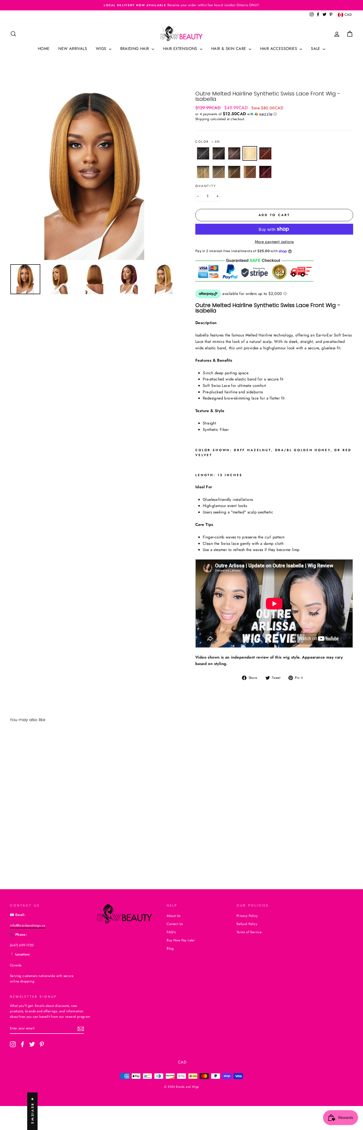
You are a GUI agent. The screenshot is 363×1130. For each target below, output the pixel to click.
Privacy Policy (247, 915)
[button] (274, 113)
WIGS (102, 48)
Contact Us (175, 923)
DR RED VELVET (265, 172)
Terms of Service (249, 932)
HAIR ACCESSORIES (279, 48)
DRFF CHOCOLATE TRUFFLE (234, 172)
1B (218, 153)
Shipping (202, 118)
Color (207, 141)
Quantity (205, 186)
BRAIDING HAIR (135, 48)
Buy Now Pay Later (181, 940)
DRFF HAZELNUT (250, 172)
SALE (316, 48)
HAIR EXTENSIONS (181, 48)
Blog (170, 948)
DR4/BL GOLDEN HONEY (203, 172)
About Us (173, 915)
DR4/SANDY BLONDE (218, 172)
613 (250, 153)
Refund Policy (247, 923)
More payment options (274, 241)
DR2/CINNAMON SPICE (265, 153)
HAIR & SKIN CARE (229, 48)
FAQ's (171, 932)
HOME (44, 48)
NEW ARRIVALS (72, 48)
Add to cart (50, 848)
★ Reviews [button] (32, 1111)
